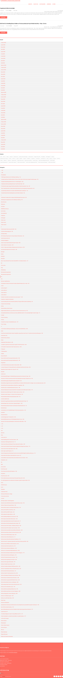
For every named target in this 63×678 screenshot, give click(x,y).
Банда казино (14, 160)
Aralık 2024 (3, 56)
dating (2, 306)
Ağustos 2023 (3, 92)
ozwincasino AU (43, 158)
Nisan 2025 (3, 47)
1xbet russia (3, 220)
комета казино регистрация (42, 162)
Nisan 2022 (3, 128)
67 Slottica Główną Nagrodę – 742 (7, 231)
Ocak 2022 (3, 133)
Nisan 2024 (3, 74)
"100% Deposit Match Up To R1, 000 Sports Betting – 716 (11, 177)
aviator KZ (11, 156)
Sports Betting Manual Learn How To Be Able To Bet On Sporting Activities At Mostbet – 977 (17, 609)
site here (58, 158)
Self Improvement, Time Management (7, 500)
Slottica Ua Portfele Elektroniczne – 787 (8, 586)
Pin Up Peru (3, 473)
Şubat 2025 (3, 51)
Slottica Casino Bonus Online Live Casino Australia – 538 (11, 532)
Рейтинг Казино (4, 627)
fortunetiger (43, 156)
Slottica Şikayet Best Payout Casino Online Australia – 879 (11, 584)
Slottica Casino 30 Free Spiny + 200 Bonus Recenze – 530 (11, 525)
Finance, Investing (4, 317)
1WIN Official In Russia (5, 208)
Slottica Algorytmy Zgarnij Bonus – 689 (8, 514)
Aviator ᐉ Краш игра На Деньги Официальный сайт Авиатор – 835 (13, 247)
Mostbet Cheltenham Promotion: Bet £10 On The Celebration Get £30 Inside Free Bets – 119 (17, 389)
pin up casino (3, 466)
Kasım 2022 (3, 112)
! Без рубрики (3, 174)
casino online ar (4, 292)
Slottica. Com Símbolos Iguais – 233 (7, 595)
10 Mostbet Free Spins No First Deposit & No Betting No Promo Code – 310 (14, 197)
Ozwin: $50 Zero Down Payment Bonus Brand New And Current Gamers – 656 (14, 457)
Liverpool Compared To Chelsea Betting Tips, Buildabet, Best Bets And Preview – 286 (16, 367)
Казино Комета (35, 160)
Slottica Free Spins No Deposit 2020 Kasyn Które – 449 (10, 566)
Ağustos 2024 (3, 65)
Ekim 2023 (3, 87)
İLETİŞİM (54, 4)
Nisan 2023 (3, 101)
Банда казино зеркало (28, 160)
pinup (47, 158)
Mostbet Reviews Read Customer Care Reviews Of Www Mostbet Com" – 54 (14, 405)
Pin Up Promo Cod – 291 (5, 475)
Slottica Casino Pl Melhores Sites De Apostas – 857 (10, 543)
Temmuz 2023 (3, 94)
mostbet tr (3, 412)
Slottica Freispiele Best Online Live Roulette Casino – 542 (11, 568)
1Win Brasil (3, 204)
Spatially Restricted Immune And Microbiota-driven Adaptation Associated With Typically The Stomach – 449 (20, 604)
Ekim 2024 (3, 60)
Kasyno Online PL (4, 355)
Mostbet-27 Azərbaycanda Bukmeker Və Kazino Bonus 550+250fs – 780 (13, 421)
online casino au (4, 437)
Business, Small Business (5, 281)
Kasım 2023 (3, 85)
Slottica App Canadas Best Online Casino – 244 (9, 518)
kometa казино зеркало (4, 158)
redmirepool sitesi (4, 491)
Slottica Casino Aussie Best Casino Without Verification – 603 (11, 530)
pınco (2, 487)
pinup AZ (51, 158)
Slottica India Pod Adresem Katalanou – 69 (8, 570)
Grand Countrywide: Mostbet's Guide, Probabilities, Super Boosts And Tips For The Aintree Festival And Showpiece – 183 (22, 333)
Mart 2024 (3, 76)
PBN (2, 464)
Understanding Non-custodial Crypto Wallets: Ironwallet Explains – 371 (13, 616)
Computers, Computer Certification (7, 299)
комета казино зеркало (21, 162)
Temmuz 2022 (3, 121)
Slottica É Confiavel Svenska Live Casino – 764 (9, 557)
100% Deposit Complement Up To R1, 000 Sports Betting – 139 (12, 199)
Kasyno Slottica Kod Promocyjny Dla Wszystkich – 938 (10, 358)
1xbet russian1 (3, 224)
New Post (2, 432)
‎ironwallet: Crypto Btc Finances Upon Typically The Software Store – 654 (13, 344)
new (2, 430)
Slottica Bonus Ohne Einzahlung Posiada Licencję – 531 (10, 523)
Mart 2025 (3, 49)
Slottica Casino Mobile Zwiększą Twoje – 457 (8, 534)
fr (1, 326)
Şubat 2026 (3, 44)
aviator (7, 156)
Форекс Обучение (4, 634)
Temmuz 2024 (3, 67)
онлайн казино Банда (51, 162)
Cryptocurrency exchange (5, 303)
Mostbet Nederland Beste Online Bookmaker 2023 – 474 (10, 396)
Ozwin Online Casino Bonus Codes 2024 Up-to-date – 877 (11, 455)
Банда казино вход (20, 160)
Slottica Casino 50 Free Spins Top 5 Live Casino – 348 (10, 527)
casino (2, 285)
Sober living (3, 600)
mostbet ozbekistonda (5, 398)
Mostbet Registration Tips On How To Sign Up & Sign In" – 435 (11, 403)
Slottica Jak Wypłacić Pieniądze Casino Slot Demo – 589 (10, 575)
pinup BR (54, 158)
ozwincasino (38, 158)
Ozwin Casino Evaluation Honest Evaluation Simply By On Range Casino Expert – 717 (15, 446)
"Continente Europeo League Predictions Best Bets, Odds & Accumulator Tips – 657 (15, 186)
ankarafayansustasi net (5, 238)
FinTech (2, 319)
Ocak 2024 (3, 81)
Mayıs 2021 (3, 142)
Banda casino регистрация (23, 156)
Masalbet (2, 371)
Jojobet (2, 353)
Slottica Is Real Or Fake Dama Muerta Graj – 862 (9, 573)
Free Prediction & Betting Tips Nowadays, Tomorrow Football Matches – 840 (14, 328)
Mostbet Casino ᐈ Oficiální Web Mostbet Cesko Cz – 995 (10, 387)
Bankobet (3, 256)
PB (1, 462)
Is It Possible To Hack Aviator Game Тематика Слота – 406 (11, 346)
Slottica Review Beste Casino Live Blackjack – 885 (9, 582)
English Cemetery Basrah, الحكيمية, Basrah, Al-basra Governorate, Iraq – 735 (14, 310)
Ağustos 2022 (3, 119)
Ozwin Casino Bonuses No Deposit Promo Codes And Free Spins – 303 (13, 444)
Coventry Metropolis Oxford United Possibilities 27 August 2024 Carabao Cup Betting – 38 (17, 301)
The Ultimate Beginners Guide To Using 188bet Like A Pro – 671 (12, 613)
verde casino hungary (5, 618)
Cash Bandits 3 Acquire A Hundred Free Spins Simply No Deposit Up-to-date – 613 (15, 283)
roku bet (2, 498)
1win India (3, 206)
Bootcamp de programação (6, 272)
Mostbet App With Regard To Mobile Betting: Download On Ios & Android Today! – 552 (15, 376)
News (2, 435)
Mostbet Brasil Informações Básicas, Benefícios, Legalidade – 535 (12, 385)
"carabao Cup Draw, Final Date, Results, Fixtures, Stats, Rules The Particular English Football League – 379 (19, 179)
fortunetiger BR (48, 156)
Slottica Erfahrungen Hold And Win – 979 (8, 561)
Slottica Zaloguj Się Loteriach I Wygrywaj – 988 (9, 593)
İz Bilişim (3, 676)
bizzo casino (3, 265)
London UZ (13, 158)
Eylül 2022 (3, 117)
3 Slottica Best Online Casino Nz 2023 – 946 (8, 229)
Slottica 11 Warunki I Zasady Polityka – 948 (8, 505)
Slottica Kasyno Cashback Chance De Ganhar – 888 (10, 577)
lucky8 (17, 158)
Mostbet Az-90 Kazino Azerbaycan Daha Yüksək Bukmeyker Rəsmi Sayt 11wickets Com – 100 (17, 378)
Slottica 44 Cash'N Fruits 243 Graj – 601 (8, 509)
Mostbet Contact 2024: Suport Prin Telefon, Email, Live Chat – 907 (12, 392)
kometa (53, 156)
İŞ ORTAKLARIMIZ (42, 4)
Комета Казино (4, 620)
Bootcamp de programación (6, 274)
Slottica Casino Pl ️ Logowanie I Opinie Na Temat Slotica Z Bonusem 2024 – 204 (14, 541)
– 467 (2, 170)
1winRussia (3, 215)
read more (3, 17)
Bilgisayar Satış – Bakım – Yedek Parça (6, 660)
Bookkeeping (3, 269)
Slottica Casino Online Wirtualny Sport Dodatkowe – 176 (10, 539)
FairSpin (2, 315)
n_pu (2, 428)
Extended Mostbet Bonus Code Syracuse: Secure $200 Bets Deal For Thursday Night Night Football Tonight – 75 (20, 312)
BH (1, 263)
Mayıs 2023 (3, 99)
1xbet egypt (3, 217)
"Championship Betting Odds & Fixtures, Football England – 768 (12, 181)
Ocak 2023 (3, 108)
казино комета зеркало (12, 162)
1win (1, 156)
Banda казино (31, 156)
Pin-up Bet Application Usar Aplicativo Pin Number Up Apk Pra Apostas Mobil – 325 (15, 480)
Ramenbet (3, 489)
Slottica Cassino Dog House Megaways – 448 (9, 548)
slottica (1, 160)
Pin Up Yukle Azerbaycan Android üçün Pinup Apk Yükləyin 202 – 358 (13, 478)
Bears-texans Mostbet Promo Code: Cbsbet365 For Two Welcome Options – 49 (14, 260)
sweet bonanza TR (4, 611)
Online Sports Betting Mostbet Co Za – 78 (8, 441)
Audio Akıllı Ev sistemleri (3, 664)
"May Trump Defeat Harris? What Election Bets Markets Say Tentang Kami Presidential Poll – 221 (17, 188)
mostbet (24, 158)
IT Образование (4, 351)
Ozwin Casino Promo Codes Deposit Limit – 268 (9, 448)
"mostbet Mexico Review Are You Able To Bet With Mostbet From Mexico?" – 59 (14, 190)
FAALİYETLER (35, 4)
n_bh (2, 423)
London (10, 158)
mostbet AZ (28, 158)
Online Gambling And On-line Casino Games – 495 (9, 439)
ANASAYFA (30, 4)
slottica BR (5, 160)
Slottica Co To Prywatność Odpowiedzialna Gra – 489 (10, 550)
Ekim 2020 (3, 146)
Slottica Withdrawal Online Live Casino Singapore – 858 (10, 591)
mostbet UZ (33, 158)
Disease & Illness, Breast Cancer (6, 308)
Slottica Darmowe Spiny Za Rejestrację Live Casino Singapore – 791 (12, 552)
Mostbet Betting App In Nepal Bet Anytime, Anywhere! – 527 (11, 380)
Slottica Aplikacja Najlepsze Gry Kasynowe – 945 (9, 516)
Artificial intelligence (4, 240)
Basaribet (3, 258)
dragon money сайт (37, 156)
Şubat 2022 (3, 130)
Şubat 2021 (3, 144)
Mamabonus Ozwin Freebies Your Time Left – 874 (9, 369)
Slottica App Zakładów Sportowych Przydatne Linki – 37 (11, 521)
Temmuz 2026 (3, 42)
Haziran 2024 (3, 69)
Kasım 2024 (3, 58)
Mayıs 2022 (3, 126)
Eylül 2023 (3, 90)
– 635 (2, 172)
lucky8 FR (21, 158)
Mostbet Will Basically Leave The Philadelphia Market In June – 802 (12, 419)
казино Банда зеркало (4, 162)
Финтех (2, 629)
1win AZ (4, 156)
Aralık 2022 (3, 110)
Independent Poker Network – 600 (7, 342)
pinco (2, 482)
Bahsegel (2, 251)
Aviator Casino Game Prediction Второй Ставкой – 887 (10, 242)
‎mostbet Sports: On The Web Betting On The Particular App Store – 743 (13, 410)
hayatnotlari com (4, 335)
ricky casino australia (5, 496)
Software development (5, 602)
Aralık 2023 (3, 83)
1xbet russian (3, 222)
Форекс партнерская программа (7, 636)
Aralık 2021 (3, 135)
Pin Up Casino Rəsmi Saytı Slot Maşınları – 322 (9, 471)
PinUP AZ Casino (4, 484)
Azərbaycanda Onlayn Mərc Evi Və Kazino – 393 (9, 249)
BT (1, 276)
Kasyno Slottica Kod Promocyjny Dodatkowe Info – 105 (10, 360)
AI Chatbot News (4, 233)
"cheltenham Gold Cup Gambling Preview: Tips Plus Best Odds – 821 (12, 183)
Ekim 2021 (3, 137)
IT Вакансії (3, 349)
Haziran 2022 (3, 124)
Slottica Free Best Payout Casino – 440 (8, 564)
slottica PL (9, 160)
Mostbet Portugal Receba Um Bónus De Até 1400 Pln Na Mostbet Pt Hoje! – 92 (14, 401)
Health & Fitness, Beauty (5, 337)
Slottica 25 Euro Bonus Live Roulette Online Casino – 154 (11, 507)
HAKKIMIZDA (49, 4)
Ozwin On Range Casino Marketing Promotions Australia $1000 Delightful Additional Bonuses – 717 (18, 453)
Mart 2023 (3, 103)
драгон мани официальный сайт (44, 160)
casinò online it (3, 294)
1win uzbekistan (4, 213)
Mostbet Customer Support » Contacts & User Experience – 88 (12, 394)
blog (2, 267)
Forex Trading (3, 324)
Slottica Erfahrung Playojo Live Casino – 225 (9, 559)
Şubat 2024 (3, 78)
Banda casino (16, 156)
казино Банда (52, 160)
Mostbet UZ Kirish (4, 414)
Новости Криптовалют (5, 625)
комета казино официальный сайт (31, 162)
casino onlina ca (4, 290)
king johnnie (3, 362)
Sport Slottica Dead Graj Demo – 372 (7, 607)
